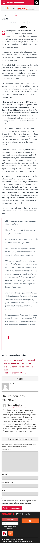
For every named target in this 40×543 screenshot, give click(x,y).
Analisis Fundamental (15, 3)
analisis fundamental (9, 14)
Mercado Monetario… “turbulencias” (18, 363)
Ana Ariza (15, 16)
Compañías (24, 14)
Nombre (5, 474)
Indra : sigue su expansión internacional (19, 360)
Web (3, 490)
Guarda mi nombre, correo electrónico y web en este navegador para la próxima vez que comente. (19, 501)
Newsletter (10, 519)
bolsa (19, 14)
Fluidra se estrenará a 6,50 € (15, 373)
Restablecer (24, 22)
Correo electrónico (8, 482)
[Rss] (30, 520)
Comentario (6, 450)
